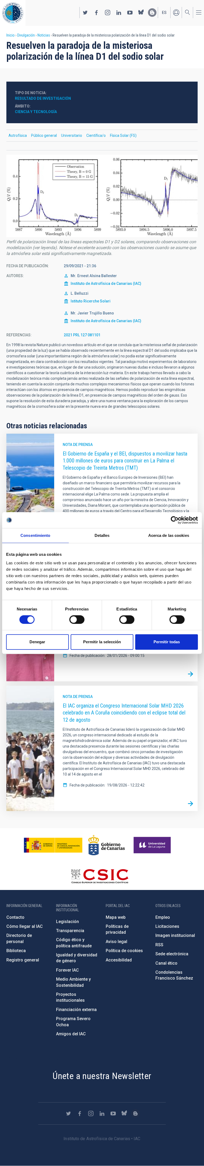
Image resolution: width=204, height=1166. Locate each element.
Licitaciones (167, 926)
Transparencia (70, 930)
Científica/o (96, 135)
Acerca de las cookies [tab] (168, 535)
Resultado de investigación (43, 98)
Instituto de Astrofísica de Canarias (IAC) (106, 283)
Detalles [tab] (102, 535)
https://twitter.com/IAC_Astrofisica (85, 12)
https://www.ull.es (152, 845)
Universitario (71, 135)
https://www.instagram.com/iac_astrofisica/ (107, 12)
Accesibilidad (119, 960)
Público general (44, 135)
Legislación (67, 921)
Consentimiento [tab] (35, 535)
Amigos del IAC (71, 1033)
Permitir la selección (102, 642)
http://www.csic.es (99, 876)
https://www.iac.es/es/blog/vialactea (152, 12)
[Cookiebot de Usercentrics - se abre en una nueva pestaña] (174, 520)
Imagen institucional (175, 935)
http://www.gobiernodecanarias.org (106, 845)
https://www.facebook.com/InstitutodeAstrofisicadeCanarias (96, 12)
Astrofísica (17, 135)
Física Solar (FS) (123, 135)
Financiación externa (76, 1009)
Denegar (37, 642)
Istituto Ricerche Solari (90, 301)
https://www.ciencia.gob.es (53, 845)
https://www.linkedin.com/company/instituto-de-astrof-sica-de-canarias (118, 12)
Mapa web (116, 917)
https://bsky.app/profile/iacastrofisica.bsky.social (141, 12)
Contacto (15, 917)
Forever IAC (67, 970)
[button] (102, 196)
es (164, 12)
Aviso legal (116, 941)
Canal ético (166, 963)
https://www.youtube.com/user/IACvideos (129, 12)
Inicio (10, 35)
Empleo (162, 917)
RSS (159, 944)
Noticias (43, 35)
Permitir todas (167, 642)
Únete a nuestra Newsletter (102, 1076)
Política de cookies (124, 950)
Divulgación (26, 35)
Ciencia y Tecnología (36, 112)
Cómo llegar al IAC (24, 926)
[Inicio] (13, 13)
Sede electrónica (171, 953)
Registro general (22, 960)
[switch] (76, 619)
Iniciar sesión (176, 12)
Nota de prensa (78, 444)
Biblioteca (16, 950)
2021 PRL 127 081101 (82, 335)
